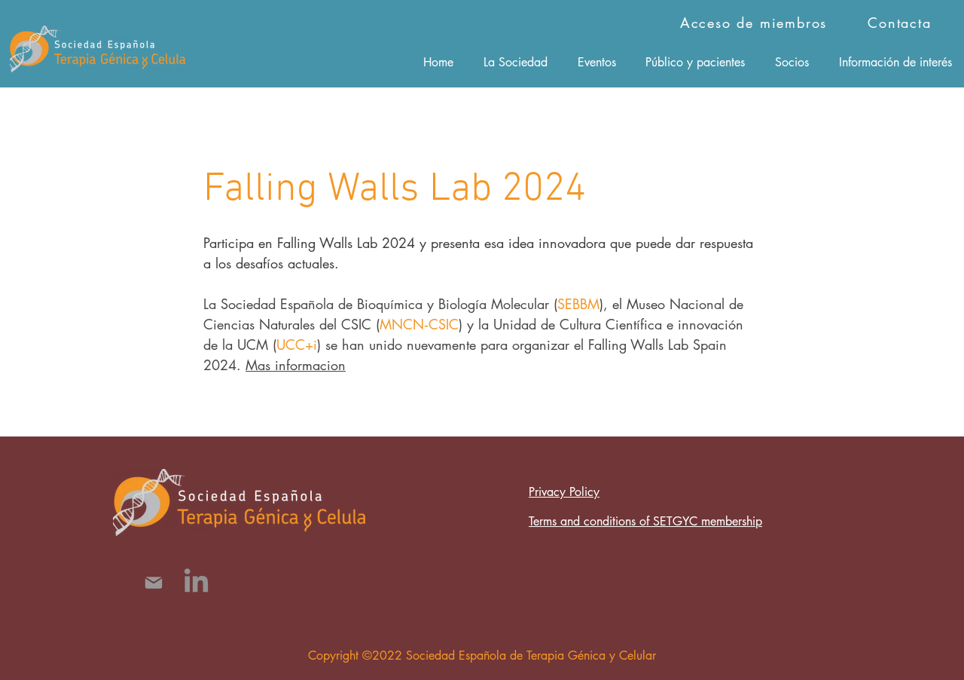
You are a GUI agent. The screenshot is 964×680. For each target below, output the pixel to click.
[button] (515, 62)
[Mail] (153, 582)
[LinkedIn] (196, 582)
